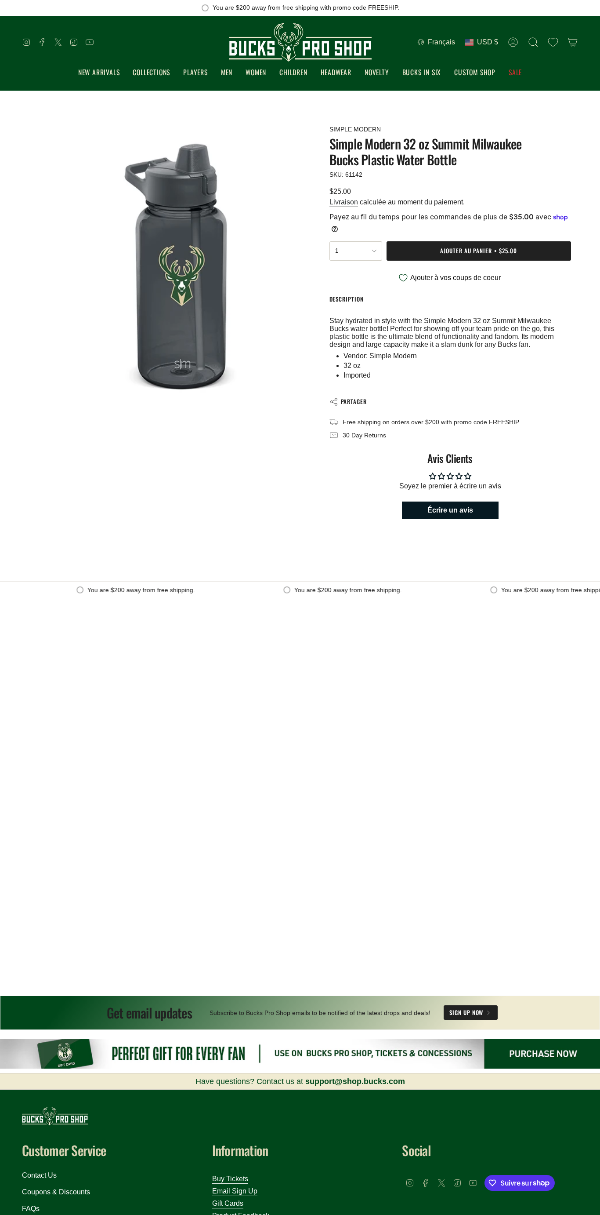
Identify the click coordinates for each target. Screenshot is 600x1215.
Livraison (343, 202)
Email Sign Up (234, 1191)
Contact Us (39, 1175)
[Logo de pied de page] (55, 1116)
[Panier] (573, 42)
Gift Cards (227, 1203)
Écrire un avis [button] (450, 510)
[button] (151, 73)
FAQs (31, 1208)
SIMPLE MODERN (355, 129)
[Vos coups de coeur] (553, 42)
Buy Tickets (230, 1178)
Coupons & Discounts (56, 1192)
